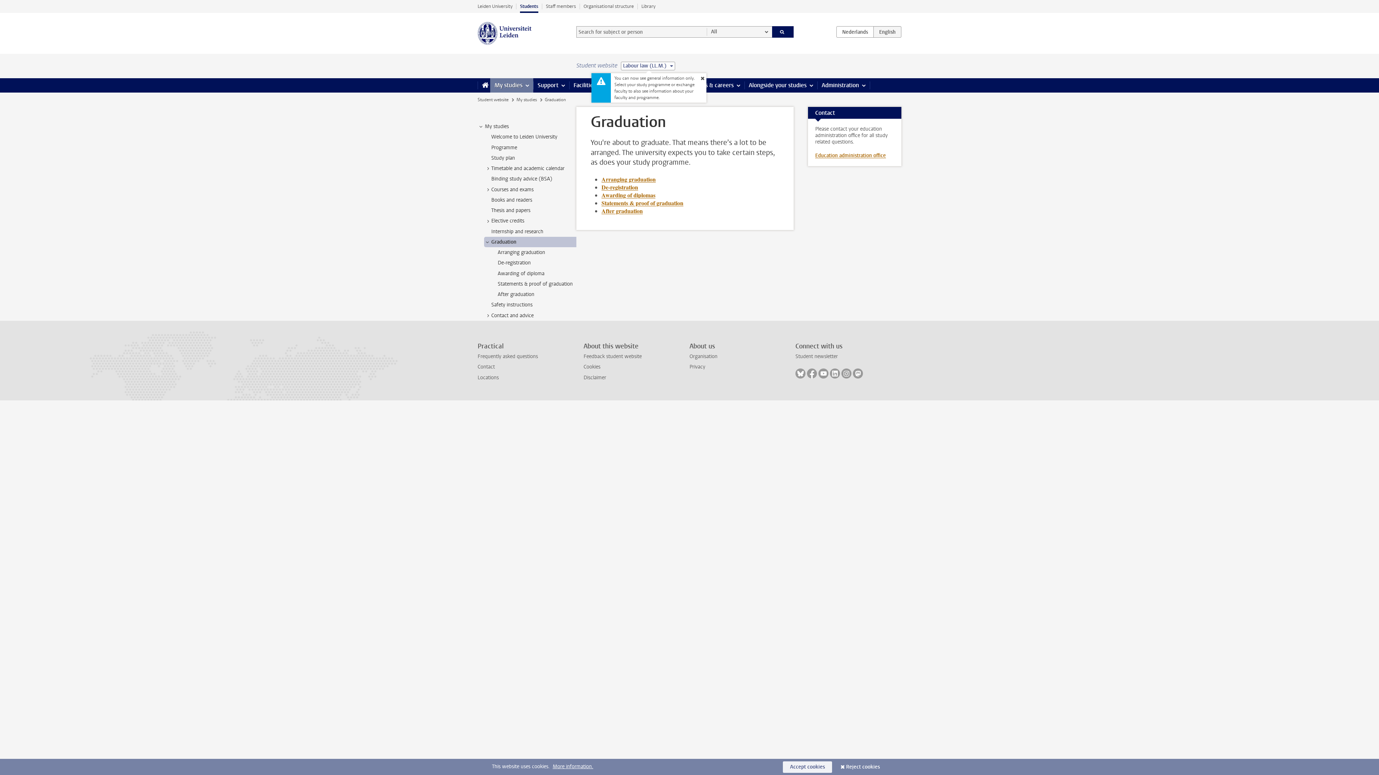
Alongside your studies (778, 85)
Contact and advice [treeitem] (512, 315)
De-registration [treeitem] (514, 262)
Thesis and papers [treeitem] (510, 210)
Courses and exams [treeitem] (512, 189)
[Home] (484, 85)
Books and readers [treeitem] (511, 200)
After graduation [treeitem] (516, 294)
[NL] (855, 32)
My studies (509, 85)
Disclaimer (595, 377)
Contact (486, 366)
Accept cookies (807, 767)
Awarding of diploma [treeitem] (521, 273)
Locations (488, 377)
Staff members (561, 6)
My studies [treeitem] (497, 126)
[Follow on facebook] (812, 373)
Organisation (704, 356)
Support (548, 85)
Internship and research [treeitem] (517, 231)
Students (529, 6)
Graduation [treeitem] (503, 242)
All (714, 31)
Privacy (697, 366)
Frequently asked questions (508, 356)
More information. (573, 766)
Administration (840, 85)
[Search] (783, 32)
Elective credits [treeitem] (507, 220)
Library (648, 6)
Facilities (585, 85)
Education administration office (850, 155)
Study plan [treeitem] (503, 158)
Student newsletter (816, 356)
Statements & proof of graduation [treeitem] (535, 284)
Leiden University (495, 6)
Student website (493, 100)
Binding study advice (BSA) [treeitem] (521, 178)
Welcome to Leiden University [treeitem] (524, 136)
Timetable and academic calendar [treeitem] (528, 168)
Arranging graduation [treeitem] (521, 252)
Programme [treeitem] (504, 147)
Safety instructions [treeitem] (512, 304)
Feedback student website (613, 356)
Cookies (592, 366)
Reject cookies (863, 767)
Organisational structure (609, 6)
